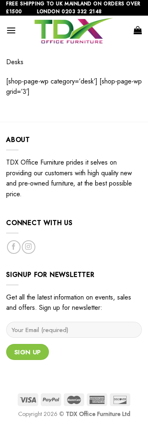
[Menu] (11, 30)
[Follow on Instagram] (28, 247)
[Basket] (138, 30)
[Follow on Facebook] (14, 247)
